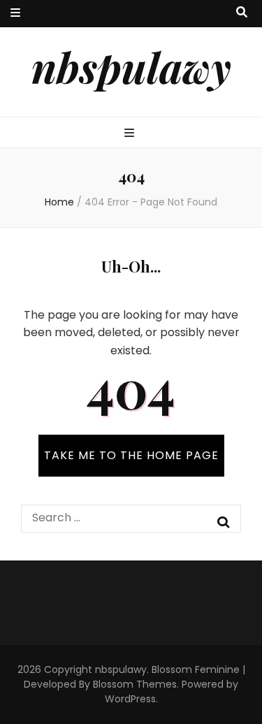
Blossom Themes (135, 684)
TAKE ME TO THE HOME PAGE (131, 455)
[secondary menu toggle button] (15, 13)
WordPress (130, 699)
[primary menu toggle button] (131, 133)
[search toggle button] (241, 12)
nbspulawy (131, 66)
